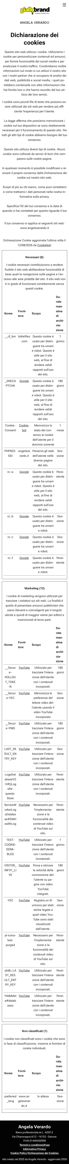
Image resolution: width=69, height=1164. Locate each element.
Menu (64, 4)
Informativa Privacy (34, 1149)
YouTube (24, 667)
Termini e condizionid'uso (35, 1144)
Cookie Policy (18, 1153)
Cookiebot (44, 245)
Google (24, 381)
